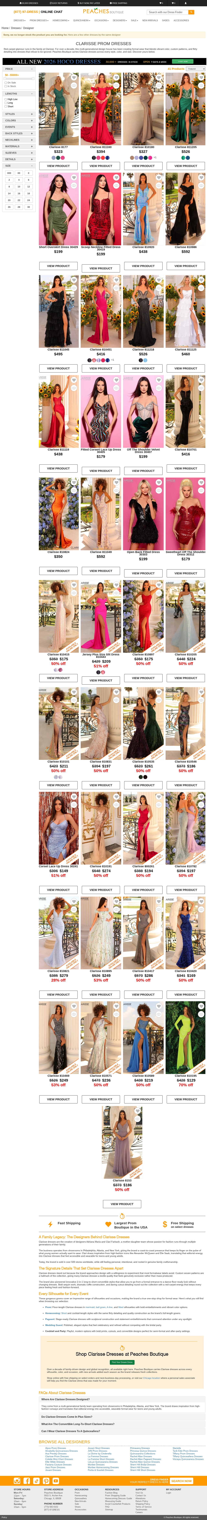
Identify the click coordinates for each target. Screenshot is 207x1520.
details (10, 159)
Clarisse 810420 (186, 971)
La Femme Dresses (98, 1456)
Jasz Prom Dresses (55, 1467)
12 (28, 186)
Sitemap (109, 1510)
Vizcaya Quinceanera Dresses (188, 1459)
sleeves (10, 152)
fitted (120, 1307)
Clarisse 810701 (186, 449)
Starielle (177, 1448)
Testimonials (141, 1510)
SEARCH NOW (181, 1481)
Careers (139, 1512)
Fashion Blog (111, 1493)
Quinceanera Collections (142, 1453)
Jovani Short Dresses (99, 1448)
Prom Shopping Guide (115, 1495)
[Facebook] (26, 1481)
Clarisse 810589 (143, 1075)
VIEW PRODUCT (58, 166)
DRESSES (19, 20)
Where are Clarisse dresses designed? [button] (65, 1399)
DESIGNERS (119, 20)
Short (10, 106)
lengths (11, 93)
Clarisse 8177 (58, 147)
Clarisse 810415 (58, 654)
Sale (77, 1504)
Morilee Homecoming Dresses (103, 1467)
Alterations (141, 1498)
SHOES (165, 20)
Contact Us (141, 1495)
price (9, 69)
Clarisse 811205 (186, 147)
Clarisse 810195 (186, 1075)
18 (28, 193)
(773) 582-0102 (51, 1507)
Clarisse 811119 (58, 449)
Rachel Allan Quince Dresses (145, 1462)
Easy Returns (59, 3)
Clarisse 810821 (58, 971)
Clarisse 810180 (143, 147)
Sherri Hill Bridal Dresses (143, 1464)
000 (9, 173)
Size (8, 165)
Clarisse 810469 (58, 1075)
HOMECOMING (60, 20)
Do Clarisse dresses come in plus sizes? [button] (66, 1416)
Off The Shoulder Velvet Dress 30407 (143, 451)
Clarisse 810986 (186, 247)
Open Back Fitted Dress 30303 (143, 553)
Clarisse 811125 (185, 349)
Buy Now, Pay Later (89, 3)
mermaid (90, 1307)
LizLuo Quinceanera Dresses (103, 1462)
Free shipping (119, 3)
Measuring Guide (113, 1501)
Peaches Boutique (174, 1517)
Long (10, 102)
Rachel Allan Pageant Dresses (145, 1459)
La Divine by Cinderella (99, 1453)
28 (19, 207)
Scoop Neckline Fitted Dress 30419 (100, 248)
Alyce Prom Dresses (55, 1448)
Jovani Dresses (53, 1470)
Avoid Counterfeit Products (117, 1504)
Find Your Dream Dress (122, 1362)
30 (28, 207)
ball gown (100, 1307)
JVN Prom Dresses (97, 1451)
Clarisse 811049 (101, 552)
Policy (4, 1517)
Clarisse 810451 (101, 349)
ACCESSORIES (181, 20)
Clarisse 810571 (101, 1075)
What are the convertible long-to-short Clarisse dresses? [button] (77, 1424)
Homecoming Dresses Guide (118, 1498)
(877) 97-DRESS (52, 1510)
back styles (13, 133)
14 (9, 193)
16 (19, 193)
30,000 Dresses (30, 3)
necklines (12, 139)
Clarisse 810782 (186, 866)
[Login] (186, 3)
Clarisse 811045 (58, 349)
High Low (12, 99)
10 (19, 186)
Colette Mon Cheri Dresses (59, 1459)
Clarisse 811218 (143, 349)
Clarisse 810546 (186, 761)
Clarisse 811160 (101, 147)
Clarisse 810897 (143, 654)
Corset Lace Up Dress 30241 (58, 866)
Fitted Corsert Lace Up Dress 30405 (101, 451)
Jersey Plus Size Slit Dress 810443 (100, 656)
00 (19, 173)
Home (5, 28)
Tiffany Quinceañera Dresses (187, 1456)
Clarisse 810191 (101, 866)
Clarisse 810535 (143, 761)
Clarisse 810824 (58, 552)
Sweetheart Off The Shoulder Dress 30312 (186, 553)
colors (10, 120)
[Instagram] (17, 1481)
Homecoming (52, 1313)
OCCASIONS (100, 20)
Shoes (78, 1507)
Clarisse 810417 (143, 971)
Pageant (49, 1319)
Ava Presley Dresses (55, 1453)
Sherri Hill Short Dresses (142, 1470)
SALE (133, 20)
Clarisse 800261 (143, 866)
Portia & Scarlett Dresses (100, 1470)
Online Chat (51, 12)
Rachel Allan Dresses (141, 1456)
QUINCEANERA (81, 20)
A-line (109, 1307)
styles (10, 114)
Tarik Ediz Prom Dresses (185, 1451)
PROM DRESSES (38, 20)
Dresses (16, 28)
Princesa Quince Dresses (143, 1451)
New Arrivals (150, 20)
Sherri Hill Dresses (139, 1467)
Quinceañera (81, 1498)
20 (9, 200)
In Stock (12, 86)
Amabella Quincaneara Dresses (61, 1451)
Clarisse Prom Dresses (57, 1456)
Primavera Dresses (140, 1448)
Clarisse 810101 (58, 761)
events (10, 127)
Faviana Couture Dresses (58, 1464)
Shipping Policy (143, 1504)
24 (28, 200)
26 (9, 207)
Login (168, 1493)
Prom (48, 1307)
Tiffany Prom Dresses (184, 1453)
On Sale (12, 82)
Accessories (80, 1510)
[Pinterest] (46, 1481)
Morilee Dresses (96, 1464)
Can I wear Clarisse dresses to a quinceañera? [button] (70, 1431)
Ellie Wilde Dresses (55, 1462)
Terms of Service (144, 1507)
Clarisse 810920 (143, 247)
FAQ (107, 1507)
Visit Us (139, 1493)
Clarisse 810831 (101, 761)
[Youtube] (56, 1481)
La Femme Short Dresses (101, 1459)
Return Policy (142, 1501)
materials (12, 146)
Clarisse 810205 (186, 654)
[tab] (122, 1399)
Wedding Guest (53, 1325)
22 (19, 200)
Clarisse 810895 (101, 971)
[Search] (191, 12)
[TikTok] (36, 1481)
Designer (28, 28)
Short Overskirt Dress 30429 (58, 247)
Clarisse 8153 (122, 1180)
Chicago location (151, 1378)
